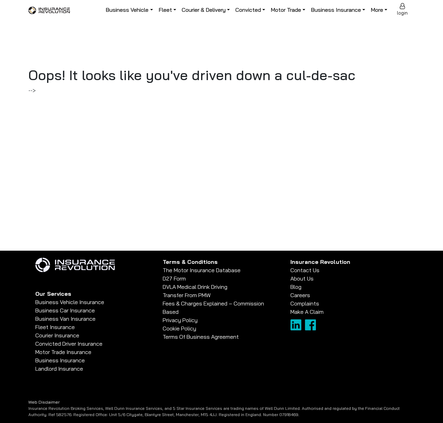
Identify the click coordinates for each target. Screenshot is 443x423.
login (402, 13)
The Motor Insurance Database (202, 270)
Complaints (304, 303)
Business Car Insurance (65, 310)
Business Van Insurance (65, 318)
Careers (300, 295)
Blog (295, 286)
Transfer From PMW (187, 295)
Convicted (248, 9)
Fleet (165, 9)
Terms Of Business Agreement (201, 336)
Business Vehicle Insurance (69, 302)
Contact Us (304, 270)
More (377, 9)
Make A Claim (307, 311)
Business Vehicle (127, 9)
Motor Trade (286, 9)
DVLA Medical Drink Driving (195, 286)
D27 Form (174, 278)
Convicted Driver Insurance (68, 343)
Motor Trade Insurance (63, 351)
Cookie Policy (179, 328)
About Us (302, 278)
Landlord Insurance (59, 368)
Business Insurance (336, 9)
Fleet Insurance (55, 326)
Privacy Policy (180, 320)
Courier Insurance (57, 335)
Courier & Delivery (204, 9)
